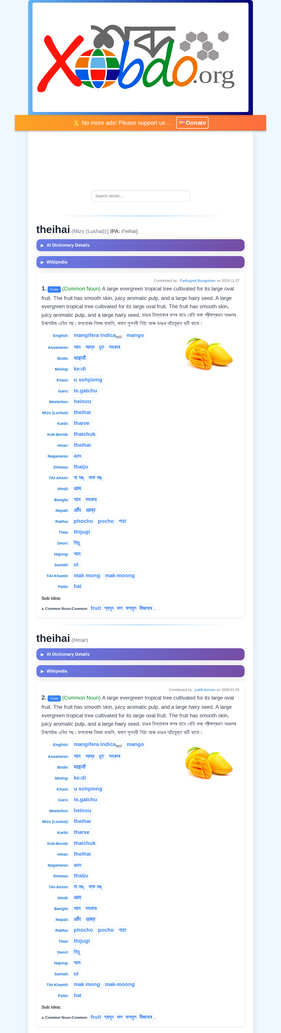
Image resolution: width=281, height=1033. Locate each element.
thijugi (82, 532)
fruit (96, 608)
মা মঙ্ (79, 477)
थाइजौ (80, 358)
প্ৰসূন (109, 608)
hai (77, 586)
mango (135, 335)
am (77, 456)
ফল (119, 608)
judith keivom (205, 690)
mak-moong (120, 575)
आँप (77, 510)
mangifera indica (98, 335)
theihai (82, 412)
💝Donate (194, 122)
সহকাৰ (114, 347)
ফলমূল (131, 608)
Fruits (54, 289)
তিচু (77, 543)
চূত (101, 347)
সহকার (91, 499)
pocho (106, 521)
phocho (83, 521)
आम (77, 488)
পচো (122, 521)
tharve (81, 423)
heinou (82, 401)
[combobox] (140, 196)
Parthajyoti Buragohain (198, 281)
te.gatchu (85, 391)
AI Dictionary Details (65, 245)
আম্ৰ (89, 347)
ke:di (80, 369)
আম (77, 347)
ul (76, 564)
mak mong (87, 575)
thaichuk (84, 434)
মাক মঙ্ (95, 477)
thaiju (81, 467)
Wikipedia (54, 262)
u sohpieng (88, 380)
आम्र (90, 510)
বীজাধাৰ (145, 608)
